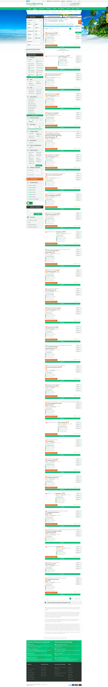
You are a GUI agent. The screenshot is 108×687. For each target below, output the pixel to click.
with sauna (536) (30, 110)
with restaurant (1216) (31, 100)
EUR (74, 1)
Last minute (70, 668)
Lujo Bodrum (59, 546)
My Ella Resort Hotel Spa (50, 271)
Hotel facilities (33, 96)
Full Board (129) (38, 91)
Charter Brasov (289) (39, 70)
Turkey (32, 192)
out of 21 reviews (56, 196)
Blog (73, 8)
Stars (31, 79)
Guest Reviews (61, 8)
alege (34, 26)
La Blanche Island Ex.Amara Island (52, 367)
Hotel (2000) (31, 147)
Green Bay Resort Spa (50, 114)
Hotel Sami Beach (62, 422)
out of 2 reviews (55, 406)
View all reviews (70, 24)
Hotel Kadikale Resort (50, 156)
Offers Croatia (43, 675)
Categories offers (34, 131)
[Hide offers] (62, 52)
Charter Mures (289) (39, 67)
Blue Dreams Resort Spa (50, 95)
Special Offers (33, 140)
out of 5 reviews (55, 272)
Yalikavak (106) (31, 158)
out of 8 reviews (55, 35)
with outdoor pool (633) (32, 113)
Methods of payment (33, 226)
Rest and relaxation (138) (38, 134)
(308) (33, 85)
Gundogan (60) (38, 155)
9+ (29, 120)
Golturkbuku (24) (31, 163)
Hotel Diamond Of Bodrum (51, 309)
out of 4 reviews (67, 423)
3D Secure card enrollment (59, 675)
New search (32, 17)
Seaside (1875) (31, 133)
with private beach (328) (32, 107)
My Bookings (69, 1)
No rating (31, 121)
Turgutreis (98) (38, 152)
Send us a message (31, 672)
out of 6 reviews (55, 387)
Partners (68, 8)
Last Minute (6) (31, 142)
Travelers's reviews (33, 220)
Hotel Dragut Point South (51, 477)
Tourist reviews (70, 679)
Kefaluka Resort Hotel (50, 386)
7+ (36, 120)
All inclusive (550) (31, 93)
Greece (32, 190)
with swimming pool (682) (32, 105)
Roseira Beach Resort (50, 290)
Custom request (33, 179)
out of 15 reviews (56, 177)
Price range (32, 124)
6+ (40, 120)
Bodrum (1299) (31, 152)
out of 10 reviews (68, 57)
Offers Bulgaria (43, 668)
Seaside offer (70, 672)
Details (78, 34)
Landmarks (48, 8)
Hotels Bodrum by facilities (72, 16)
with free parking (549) (31, 103)
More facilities (35, 115)
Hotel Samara (59, 231)
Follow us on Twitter (31, 679)
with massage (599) (31, 108)
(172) (30, 81)
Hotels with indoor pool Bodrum (53, 16)
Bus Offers (70, 677)
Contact (77, 8)
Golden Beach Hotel (49, 564)
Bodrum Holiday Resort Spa (51, 195)
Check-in (29, 24)
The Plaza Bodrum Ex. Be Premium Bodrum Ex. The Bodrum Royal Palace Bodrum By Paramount (53, 135)
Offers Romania (43, 674)
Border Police (57, 671)
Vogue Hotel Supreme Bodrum (52, 75)
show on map (77, 67)
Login (64, 1)
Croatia (32, 194)
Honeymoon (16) (31, 136)
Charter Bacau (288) (39, 65)
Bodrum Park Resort (49, 33)
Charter (29, 61)
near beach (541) (31, 102)
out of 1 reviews (55, 138)
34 (77, 28)
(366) (40, 83)
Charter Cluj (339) (31, 63)
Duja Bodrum (58, 493)
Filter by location (34, 150)
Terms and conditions (31, 668)
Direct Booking (34, 4)
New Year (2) (38, 136)
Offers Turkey (43, 672)
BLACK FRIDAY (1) (31, 137)
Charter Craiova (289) (30, 68)
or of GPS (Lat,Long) (30, 174)
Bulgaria (32, 187)
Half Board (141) (31, 91)
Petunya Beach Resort (50, 327)
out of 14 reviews (66, 494)
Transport (32, 57)
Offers (78, 32)
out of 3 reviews (54, 565)
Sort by (46, 28)
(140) (38, 81)
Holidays (35, 8)
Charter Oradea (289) (38, 75)
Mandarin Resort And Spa (50, 214)
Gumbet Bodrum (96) (31, 156)
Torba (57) (30, 154)
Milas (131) (38, 158)
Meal (31, 87)
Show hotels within (30, 170)
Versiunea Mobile (44, 684)
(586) (32, 83)
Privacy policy (30, 670)
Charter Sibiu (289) (31, 70)
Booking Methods (32, 224)
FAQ (29, 222)
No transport (30, 59)
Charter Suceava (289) (30, 75)
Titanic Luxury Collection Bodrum (52, 175)
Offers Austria (43, 667)
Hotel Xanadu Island (49, 460)
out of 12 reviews (56, 310)
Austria (32, 196)
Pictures (78, 36)
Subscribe (38, 214)
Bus (37, 59)
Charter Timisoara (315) (31, 66)
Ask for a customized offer (54, 1)
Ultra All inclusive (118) (39, 94)
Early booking (70, 667)
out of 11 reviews (55, 349)
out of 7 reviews (55, 157)
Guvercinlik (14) (38, 154)
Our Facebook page (31, 677)
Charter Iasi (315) (39, 63)
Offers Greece (43, 670)
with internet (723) (31, 112)
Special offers (70, 670)
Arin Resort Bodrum (49, 441)
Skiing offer (70, 674)
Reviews (78, 38)
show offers (62, 47)
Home (30, 8)
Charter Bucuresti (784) (39, 61)
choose (41, 20)
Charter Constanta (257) (39, 72)
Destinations (41, 8)
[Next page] (79, 28)
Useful (54, 8)
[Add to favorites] (46, 33)
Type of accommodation (35, 145)
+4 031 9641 (76, 4)
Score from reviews (34, 117)
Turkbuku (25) (38, 161)
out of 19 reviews (56, 77)
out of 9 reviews (66, 233)
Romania (32, 185)
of (27, 172)
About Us (44, 1)
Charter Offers (70, 675)
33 (75, 28)
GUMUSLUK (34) (31, 161)
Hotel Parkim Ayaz (62, 56)
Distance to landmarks (35, 167)
